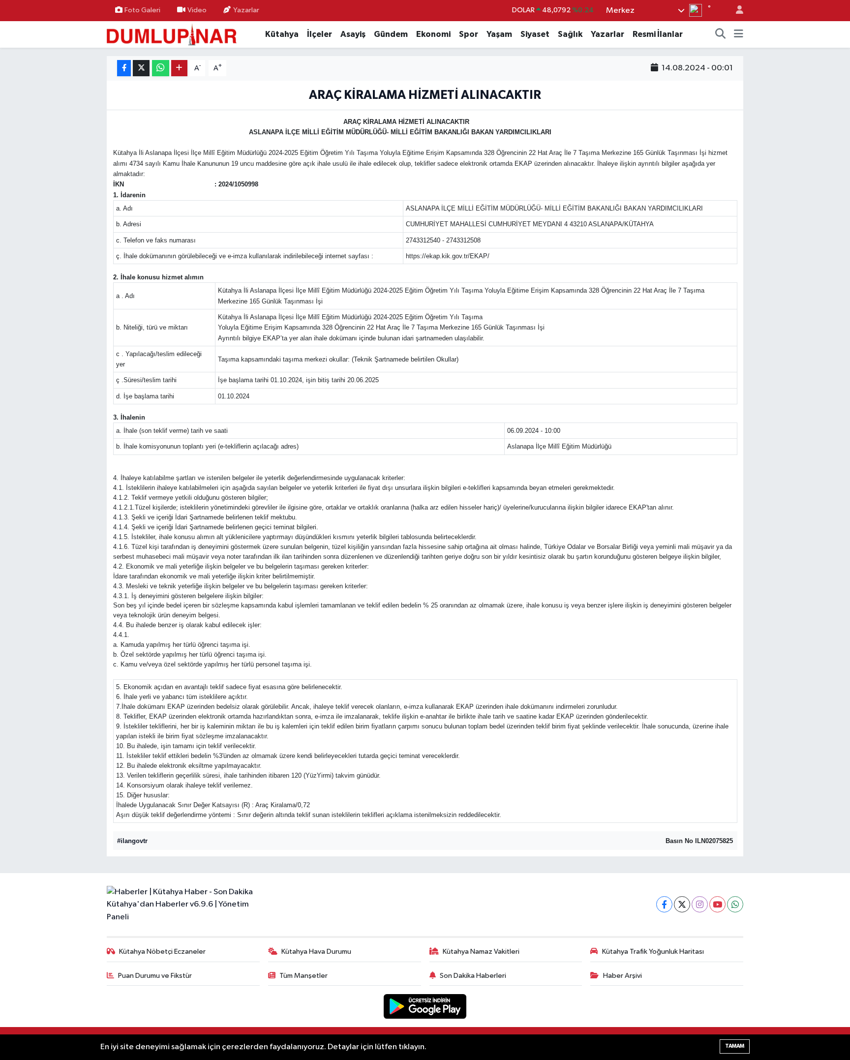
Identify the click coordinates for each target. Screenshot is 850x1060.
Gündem (391, 34)
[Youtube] (717, 904)
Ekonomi (433, 34)
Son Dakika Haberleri (473, 975)
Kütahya (282, 34)
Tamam (734, 1046)
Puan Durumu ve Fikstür (155, 975)
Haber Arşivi (622, 975)
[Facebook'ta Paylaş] (124, 68)
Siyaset (534, 34)
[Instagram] (700, 904)
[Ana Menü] (738, 34)
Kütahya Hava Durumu (316, 951)
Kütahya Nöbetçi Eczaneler (162, 951)
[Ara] (720, 34)
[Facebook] (664, 904)
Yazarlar (246, 10)
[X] (682, 904)
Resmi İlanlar (658, 34)
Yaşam (499, 34)
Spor (468, 34)
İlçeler (319, 34)
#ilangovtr (132, 841)
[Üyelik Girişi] (735, 10)
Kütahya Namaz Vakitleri (481, 951)
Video (197, 10)
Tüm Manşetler (303, 975)
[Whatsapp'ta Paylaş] (160, 68)
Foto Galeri (142, 10)
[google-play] (425, 1006)
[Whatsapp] (735, 904)
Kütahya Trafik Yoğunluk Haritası (653, 951)
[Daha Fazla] (179, 68)
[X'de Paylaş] (141, 68)
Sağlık (570, 34)
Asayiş (352, 34)
